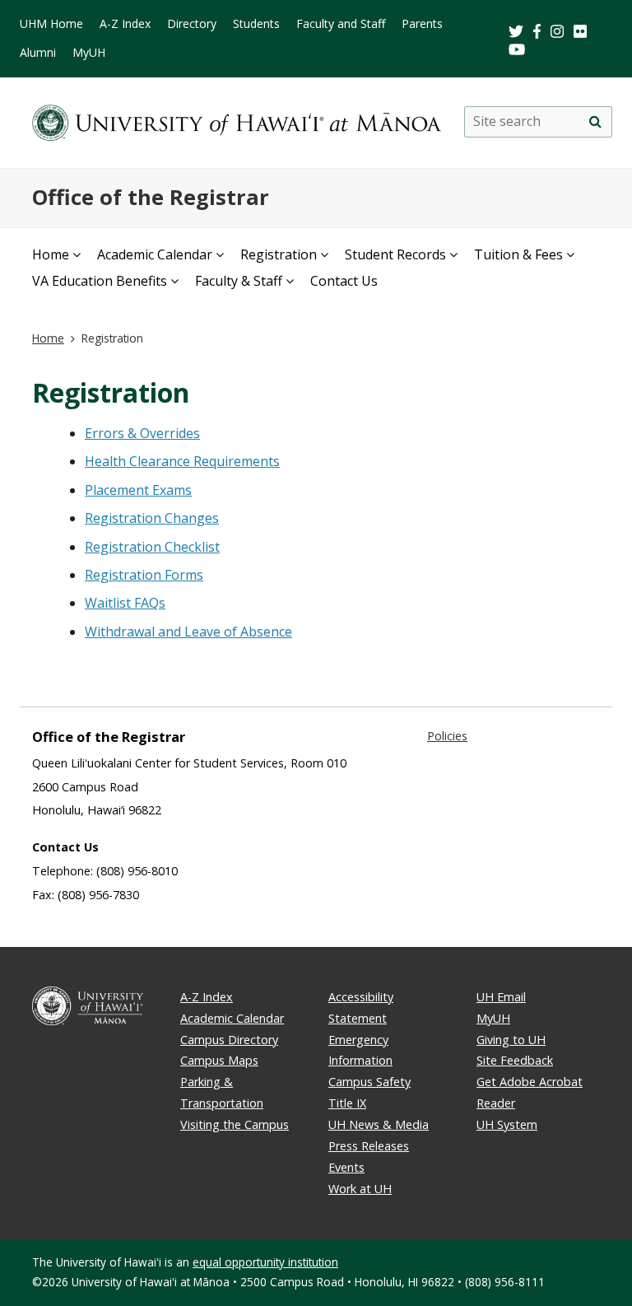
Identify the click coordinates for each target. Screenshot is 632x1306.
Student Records (395, 254)
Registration (278, 254)
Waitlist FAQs (125, 603)
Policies (447, 736)
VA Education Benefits (99, 281)
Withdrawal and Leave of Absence (188, 632)
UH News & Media (378, 1124)
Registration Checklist (152, 547)
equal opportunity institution (265, 1262)
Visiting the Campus (234, 1124)
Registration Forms (144, 575)
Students (256, 23)
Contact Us (344, 281)
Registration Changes (152, 518)
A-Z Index (125, 23)
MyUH (88, 52)
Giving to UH (511, 1039)
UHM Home (51, 23)
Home (50, 254)
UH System (506, 1124)
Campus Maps (219, 1060)
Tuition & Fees (518, 254)
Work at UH (360, 1188)
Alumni (38, 52)
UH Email (501, 997)
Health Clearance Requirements (182, 461)
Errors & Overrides (142, 433)
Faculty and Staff (340, 23)
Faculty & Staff (238, 281)
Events (346, 1167)
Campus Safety (369, 1081)
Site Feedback (514, 1060)
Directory (191, 23)
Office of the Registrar (150, 197)
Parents (422, 23)
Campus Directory (229, 1039)
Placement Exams (138, 490)
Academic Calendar (154, 254)
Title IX (347, 1103)
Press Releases (368, 1146)
